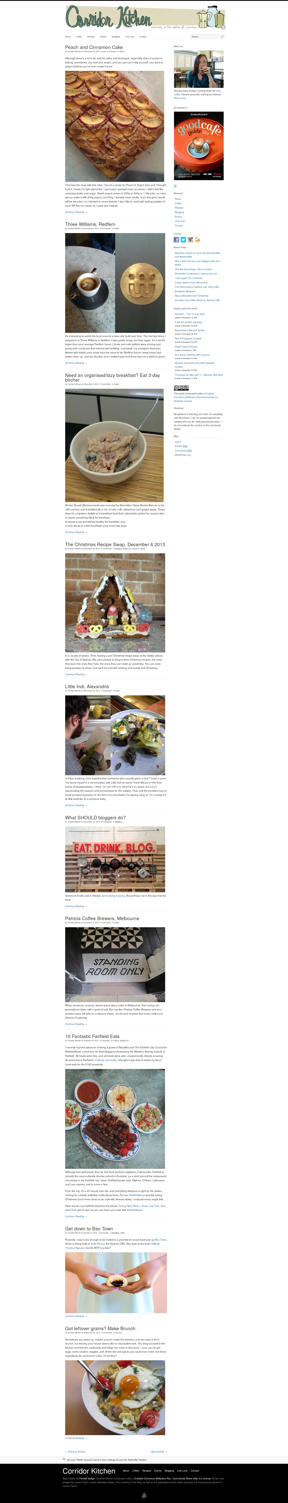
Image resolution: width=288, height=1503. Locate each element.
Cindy (73, 1210)
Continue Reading (76, 212)
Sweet (122, 51)
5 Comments (105, 922)
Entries (181, 446)
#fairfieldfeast (137, 1195)
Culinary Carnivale (105, 1060)
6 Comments (105, 228)
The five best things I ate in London (193, 269)
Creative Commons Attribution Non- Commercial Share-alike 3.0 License (172, 1478)
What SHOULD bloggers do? (95, 817)
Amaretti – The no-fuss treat (189, 314)
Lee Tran (154, 1206)
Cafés (116, 228)
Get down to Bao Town (89, 1228)
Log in (178, 441)
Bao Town (160, 1239)
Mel (129, 1206)
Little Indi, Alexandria (87, 686)
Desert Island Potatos (186, 346)
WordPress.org (183, 454)
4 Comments (105, 384)
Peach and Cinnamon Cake (94, 47)
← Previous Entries (75, 1451)
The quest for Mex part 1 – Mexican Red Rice (199, 374)
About (68, 36)
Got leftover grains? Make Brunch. (101, 1328)
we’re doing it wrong (113, 895)
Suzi (163, 1206)
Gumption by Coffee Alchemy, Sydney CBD (197, 300)
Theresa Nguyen (75, 1247)
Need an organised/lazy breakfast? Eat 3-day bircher (112, 377)
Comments (183, 450)
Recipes (91, 36)
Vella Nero (96, 1243)
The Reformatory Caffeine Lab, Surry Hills (197, 286)
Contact (142, 36)
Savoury (135, 548)
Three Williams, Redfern (90, 224)
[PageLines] (144, 1498)
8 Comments (106, 821)
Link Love (129, 36)
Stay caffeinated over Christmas (191, 295)
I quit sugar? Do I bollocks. (189, 278)
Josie (145, 1206)
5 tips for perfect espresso (188, 322)
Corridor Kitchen (74, 51)
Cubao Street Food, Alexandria (191, 282)
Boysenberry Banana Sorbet (190, 330)
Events (103, 36)
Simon (136, 1206)
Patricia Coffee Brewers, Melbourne (102, 918)
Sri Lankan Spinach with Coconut (192, 354)
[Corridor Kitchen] (145, 27)
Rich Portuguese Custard (188, 338)
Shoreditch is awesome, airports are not (196, 273)
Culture (116, 1040)
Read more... (181, 98)
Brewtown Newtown (185, 291)
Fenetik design (87, 1478)
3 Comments (106, 690)
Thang (122, 1206)
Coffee (79, 36)
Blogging (116, 36)
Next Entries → (159, 1451)
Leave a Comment (108, 51)
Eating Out (127, 548)
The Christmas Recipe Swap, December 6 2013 (115, 544)
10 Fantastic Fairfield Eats (92, 1036)
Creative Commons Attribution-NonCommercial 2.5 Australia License (196, 397)
